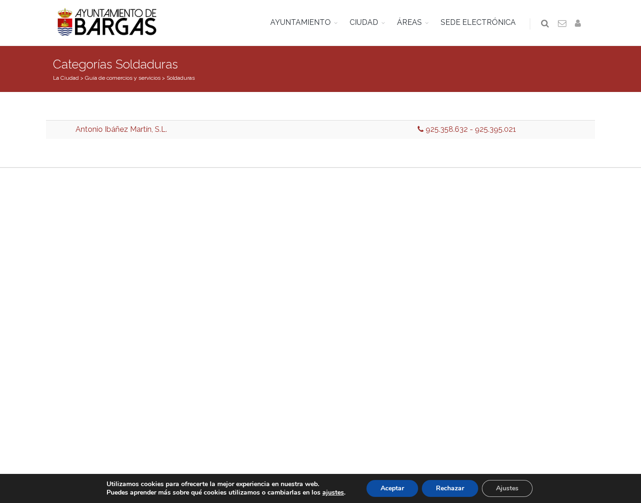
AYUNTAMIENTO (300, 22)
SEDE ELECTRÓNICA (478, 22)
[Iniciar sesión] (579, 24)
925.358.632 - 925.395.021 (470, 129)
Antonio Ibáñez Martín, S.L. (121, 129)
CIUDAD (364, 22)
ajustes (333, 492)
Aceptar (392, 488)
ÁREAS (409, 22)
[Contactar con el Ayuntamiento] (563, 24)
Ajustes (507, 488)
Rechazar (450, 488)
